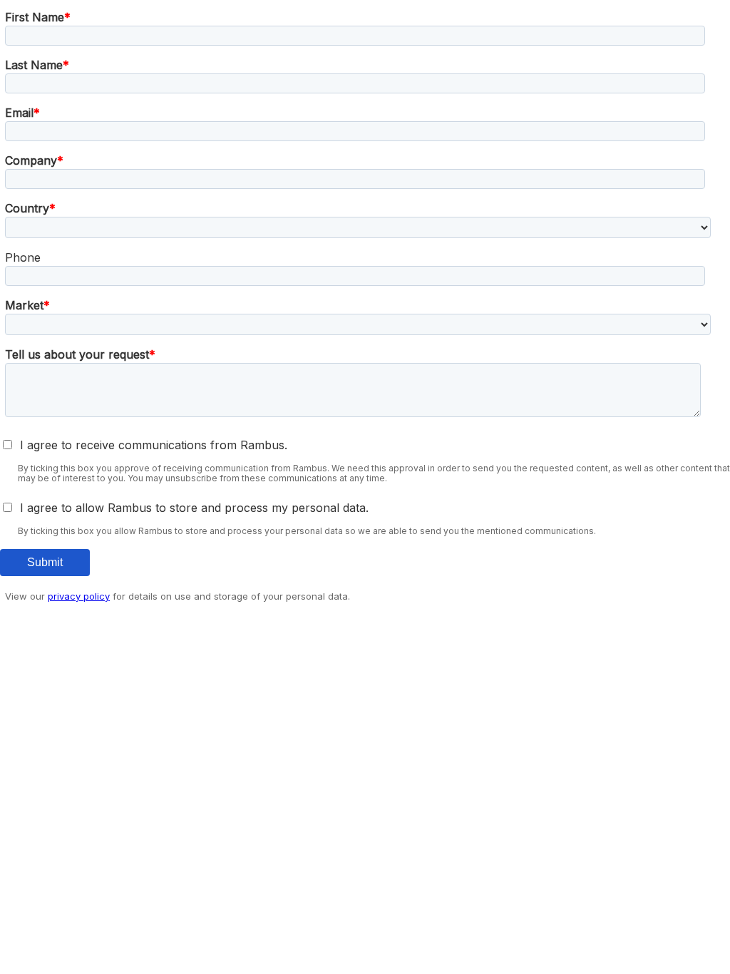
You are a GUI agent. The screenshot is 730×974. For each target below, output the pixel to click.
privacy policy (79, 596)
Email (19, 113)
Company (31, 160)
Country (27, 208)
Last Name (34, 65)
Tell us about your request (77, 354)
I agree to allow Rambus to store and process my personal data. (194, 508)
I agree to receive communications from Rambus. (153, 445)
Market (24, 305)
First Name (34, 17)
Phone (23, 257)
